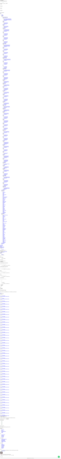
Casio (3, 217)
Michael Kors (4, 229)
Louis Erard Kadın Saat (6, 103)
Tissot (3, 239)
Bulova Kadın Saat (6, 23)
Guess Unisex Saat (6, 73)
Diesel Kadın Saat (6, 38)
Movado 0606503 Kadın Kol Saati (5, 332)
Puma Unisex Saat (6, 138)
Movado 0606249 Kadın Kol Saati (5, 366)
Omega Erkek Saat (6, 124)
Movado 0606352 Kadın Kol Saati (5, 410)
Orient (3, 126)
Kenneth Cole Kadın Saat (6, 85)
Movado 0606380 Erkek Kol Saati (5, 301)
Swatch (3, 237)
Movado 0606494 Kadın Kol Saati (5, 389)
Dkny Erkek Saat (6, 41)
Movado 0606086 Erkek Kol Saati (5, 415)
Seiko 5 (3, 151)
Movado (1, 296)
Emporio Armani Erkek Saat (7, 45)
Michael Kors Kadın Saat (6, 110)
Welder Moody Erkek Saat (6, 187)
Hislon (3, 75)
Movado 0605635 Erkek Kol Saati (5, 397)
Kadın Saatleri (3, 444)
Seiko (3, 235)
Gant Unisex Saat (6, 62)
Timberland (4, 168)
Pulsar (3, 233)
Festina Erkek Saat (6, 52)
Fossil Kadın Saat (6, 56)
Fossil (3, 195)
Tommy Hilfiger (4, 175)
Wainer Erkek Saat (6, 184)
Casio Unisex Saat (6, 33)
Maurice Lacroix (4, 104)
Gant (3, 196)
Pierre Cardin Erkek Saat (6, 131)
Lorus (3, 97)
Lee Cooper (4, 90)
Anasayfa (2, 254)
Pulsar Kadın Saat (6, 135)
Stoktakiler (2, 284)
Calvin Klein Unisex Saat (6, 29)
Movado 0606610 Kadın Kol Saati (5, 327)
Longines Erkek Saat (6, 95)
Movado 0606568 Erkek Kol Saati (5, 358)
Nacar (3, 230)
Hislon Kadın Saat (6, 78)
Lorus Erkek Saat (6, 99)
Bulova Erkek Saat (6, 22)
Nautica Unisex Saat (6, 120)
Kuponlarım (3, 435)
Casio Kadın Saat (6, 34)
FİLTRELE (1, 288)
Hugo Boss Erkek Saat (6, 81)
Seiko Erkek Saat (6, 149)
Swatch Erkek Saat (6, 160)
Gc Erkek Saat (5, 66)
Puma (3, 136)
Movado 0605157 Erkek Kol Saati (5, 296)
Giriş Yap (1, 247)
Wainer (3, 182)
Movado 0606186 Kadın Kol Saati (5, 340)
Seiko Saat (3, 447)
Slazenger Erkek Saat (6, 156)
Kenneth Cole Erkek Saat (6, 84)
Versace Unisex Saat (6, 180)
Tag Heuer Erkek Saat (6, 166)
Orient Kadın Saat (6, 128)
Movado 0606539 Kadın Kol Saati (5, 314)
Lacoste (3, 86)
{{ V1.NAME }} (6, 265)
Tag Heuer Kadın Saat (6, 167)
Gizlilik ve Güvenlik (4, 441)
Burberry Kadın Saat (6, 26)
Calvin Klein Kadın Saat (6, 30)
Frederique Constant (5, 221)
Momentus (4, 111)
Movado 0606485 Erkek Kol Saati (5, 363)
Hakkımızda (3, 429)
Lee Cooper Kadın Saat (6, 92)
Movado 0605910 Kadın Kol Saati (5, 402)
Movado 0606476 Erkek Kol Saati (5, 379)
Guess (3, 71)
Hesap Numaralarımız (4, 431)
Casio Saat (3, 446)
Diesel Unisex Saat (6, 37)
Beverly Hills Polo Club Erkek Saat (7, 18)
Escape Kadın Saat (6, 49)
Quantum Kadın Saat (6, 143)
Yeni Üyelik (3, 436)
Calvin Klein (4, 192)
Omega (3, 203)
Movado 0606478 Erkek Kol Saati (5, 384)
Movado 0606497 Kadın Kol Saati (5, 371)
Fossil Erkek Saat (6, 55)
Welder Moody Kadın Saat (6, 188)
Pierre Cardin (4, 129)
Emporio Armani (4, 194)
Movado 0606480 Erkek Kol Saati (5, 376)
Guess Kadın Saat (6, 74)
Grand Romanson (4, 68)
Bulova (3, 191)
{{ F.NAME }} (5, 283)
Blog (2, 430)
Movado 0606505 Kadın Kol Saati (5, 345)
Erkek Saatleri (3, 213)
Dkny (3, 218)
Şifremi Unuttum (5, 251)
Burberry (4, 24)
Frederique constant (5, 57)
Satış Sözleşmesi (3, 440)
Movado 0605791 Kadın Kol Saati (5, 392)
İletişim (2, 432)
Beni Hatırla (2, 251)
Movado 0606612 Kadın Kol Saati (5, 322)
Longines (4, 200)
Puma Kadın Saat (6, 139)
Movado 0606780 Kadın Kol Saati (5, 319)
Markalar (2, 15)
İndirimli (2, 285)
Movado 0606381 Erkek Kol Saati (5, 306)
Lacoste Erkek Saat (6, 88)
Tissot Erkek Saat (6, 173)
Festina (3, 50)
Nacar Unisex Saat (6, 116)
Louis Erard (4, 101)
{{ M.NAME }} (6, 276)
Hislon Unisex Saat (6, 77)
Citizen (3, 193)
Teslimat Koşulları (3, 439)
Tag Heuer (4, 238)
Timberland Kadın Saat (6, 170)
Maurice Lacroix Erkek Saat (7, 106)
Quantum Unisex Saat (6, 142)
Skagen (3, 207)
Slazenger (4, 208)
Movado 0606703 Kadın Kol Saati (5, 309)
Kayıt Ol (3, 247)
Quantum (4, 140)
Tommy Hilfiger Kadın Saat (7, 177)
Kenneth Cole (4, 198)
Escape (3, 219)
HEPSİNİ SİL (2, 261)
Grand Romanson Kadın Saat (7, 70)
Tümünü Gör (5, 20)
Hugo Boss (4, 79)
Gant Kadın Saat (5, 63)
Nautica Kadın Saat (6, 121)
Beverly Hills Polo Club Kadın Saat (7, 19)
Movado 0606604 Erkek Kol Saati (5, 353)
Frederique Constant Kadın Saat (7, 59)
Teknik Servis (3, 243)
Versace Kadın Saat (6, 181)
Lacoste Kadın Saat (6, 89)
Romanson (4, 144)
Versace (3, 178)
